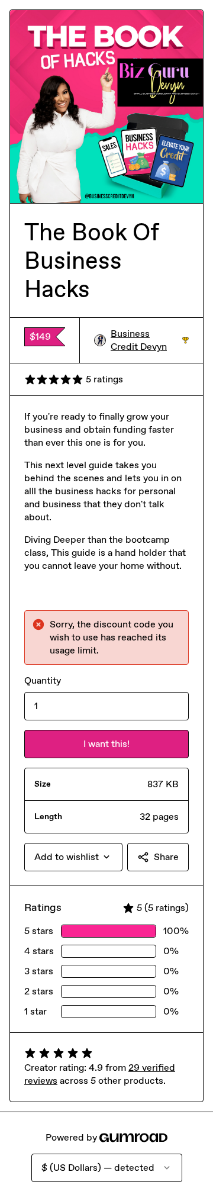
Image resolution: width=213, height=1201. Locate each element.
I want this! (106, 743)
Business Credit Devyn (150, 340)
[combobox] (73, 857)
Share (166, 856)
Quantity (42, 680)
